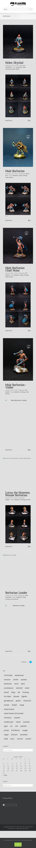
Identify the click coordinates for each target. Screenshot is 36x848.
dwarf (6, 692)
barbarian (19, 67)
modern (17, 718)
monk (18, 722)
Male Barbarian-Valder (15, 386)
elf (19, 692)
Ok (18, 844)
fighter (18, 69)
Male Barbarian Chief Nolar (15, 269)
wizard (28, 739)
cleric (23, 684)
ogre (5, 726)
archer (15, 680)
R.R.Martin (15, 730)
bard (16, 684)
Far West (7, 696)
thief (6, 739)
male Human (9, 177)
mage (22, 705)
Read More (8, 120)
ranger (25, 730)
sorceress (23, 735)
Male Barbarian (15, 171)
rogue (6, 735)
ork (16, 726)
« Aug (5, 775)
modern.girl (8, 722)
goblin (18, 701)
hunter (6, 705)
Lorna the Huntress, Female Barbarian (17, 494)
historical (27, 701)
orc (11, 726)
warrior (20, 739)
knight (14, 705)
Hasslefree (8, 67)
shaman (14, 735)
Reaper (7, 499)
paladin (23, 726)
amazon (7, 680)
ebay (24, 67)
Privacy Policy (7, 798)
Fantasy (7, 69)
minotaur (7, 718)
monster (26, 722)
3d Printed (8, 675)
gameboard (8, 701)
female (13, 69)
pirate (6, 730)
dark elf (19, 688)
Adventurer (19, 675)
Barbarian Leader (16, 592)
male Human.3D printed (13, 713)
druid (27, 688)
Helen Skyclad (14, 62)
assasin (24, 680)
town (12, 739)
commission (8, 688)
